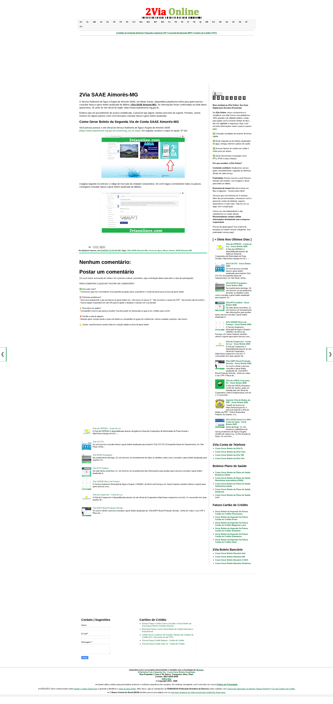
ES (127, 22)
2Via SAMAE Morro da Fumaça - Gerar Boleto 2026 (238, 323)
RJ (200, 22)
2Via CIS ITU (98, 442)
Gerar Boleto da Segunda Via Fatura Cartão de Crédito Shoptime (231, 529)
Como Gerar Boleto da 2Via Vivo (230, 458)
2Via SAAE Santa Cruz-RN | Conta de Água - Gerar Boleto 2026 (238, 421)
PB (176, 22)
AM (94, 22)
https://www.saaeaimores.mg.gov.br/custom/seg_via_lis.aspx (110, 130)
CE (114, 22)
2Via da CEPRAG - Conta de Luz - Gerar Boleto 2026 (238, 245)
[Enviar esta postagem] (89, 247)
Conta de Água (155, 251)
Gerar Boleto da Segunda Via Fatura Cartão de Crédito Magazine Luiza (231, 524)
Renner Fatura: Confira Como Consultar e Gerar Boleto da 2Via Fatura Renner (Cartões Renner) (166, 624)
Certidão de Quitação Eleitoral (129, 33)
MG (148, 22)
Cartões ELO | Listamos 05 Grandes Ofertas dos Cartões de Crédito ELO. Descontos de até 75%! (167, 636)
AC (80, 22)
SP (246, 22)
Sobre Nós (166, 679)
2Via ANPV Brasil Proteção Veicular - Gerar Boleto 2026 (238, 362)
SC (233, 22)
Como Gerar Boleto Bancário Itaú (230, 553)
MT (155, 22)
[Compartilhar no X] (99, 247)
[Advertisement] (166, 61)
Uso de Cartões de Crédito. (283, 689)
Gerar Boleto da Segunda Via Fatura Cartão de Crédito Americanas (231, 512)
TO (81, 26)
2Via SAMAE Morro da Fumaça (106, 481)
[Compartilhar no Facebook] (101, 247)
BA (107, 22)
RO (213, 22)
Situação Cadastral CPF (156, 33)
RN (207, 22)
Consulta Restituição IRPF (180, 33)
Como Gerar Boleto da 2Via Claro (230, 452)
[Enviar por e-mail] (94, 247)
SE (240, 22)
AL (87, 22)
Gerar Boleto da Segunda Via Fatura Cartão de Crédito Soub (231, 541)
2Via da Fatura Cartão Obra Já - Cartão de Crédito (163, 644)
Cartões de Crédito (202, 33)
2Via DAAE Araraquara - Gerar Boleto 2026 (237, 284)
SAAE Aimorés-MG (184, 251)
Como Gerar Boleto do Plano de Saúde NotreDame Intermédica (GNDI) (232, 479)
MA (141, 22)
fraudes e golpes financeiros (85, 689)
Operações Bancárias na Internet (241, 689)
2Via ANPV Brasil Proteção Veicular (108, 508)
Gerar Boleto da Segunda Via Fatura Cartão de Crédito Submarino (231, 535)
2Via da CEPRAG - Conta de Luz (107, 428)
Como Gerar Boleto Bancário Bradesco (233, 563)
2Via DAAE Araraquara (102, 455)
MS (162, 22)
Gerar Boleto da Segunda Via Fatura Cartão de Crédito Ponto (231, 518)
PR (194, 22)
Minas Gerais (169, 251)
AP (101, 22)
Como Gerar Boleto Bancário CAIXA (231, 560)
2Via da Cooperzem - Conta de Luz (108, 495)
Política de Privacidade (227, 684)
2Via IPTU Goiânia (100, 468)
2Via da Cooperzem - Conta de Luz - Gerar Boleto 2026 (238, 342)
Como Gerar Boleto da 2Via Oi (229, 448)
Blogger (199, 670)
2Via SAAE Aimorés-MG (137, 251)
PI (188, 22)
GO (133, 22)
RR (220, 22)
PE (182, 22)
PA (169, 22)
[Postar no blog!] (96, 247)
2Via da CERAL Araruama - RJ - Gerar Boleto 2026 (238, 381)
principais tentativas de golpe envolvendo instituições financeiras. (198, 692)
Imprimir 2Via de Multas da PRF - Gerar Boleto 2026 (238, 401)
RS (227, 22)
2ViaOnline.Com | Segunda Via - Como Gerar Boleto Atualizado (166, 672)
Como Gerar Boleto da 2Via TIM (229, 455)
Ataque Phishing (263, 689)
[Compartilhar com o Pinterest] (104, 247)
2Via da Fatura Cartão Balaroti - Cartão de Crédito (163, 640)
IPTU (214, 33)
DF (121, 22)
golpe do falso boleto (127, 689)
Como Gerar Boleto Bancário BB (230, 557)
